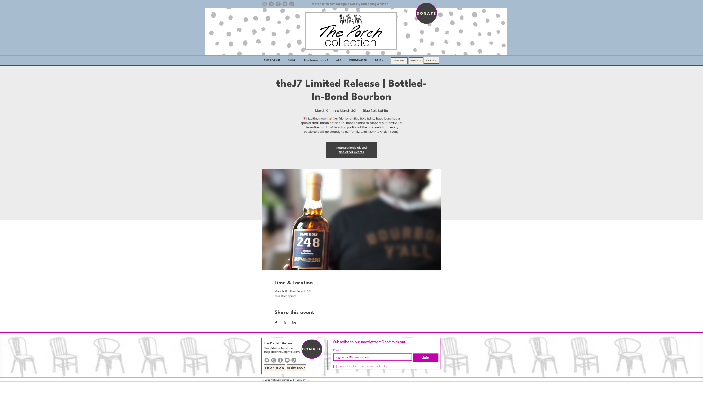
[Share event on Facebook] (276, 322)
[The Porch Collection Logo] (264, 3)
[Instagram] (271, 3)
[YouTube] (284, 3)
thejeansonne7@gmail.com (282, 352)
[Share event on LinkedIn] (294, 322)
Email (337, 350)
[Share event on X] (285, 322)
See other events (351, 152)
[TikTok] (291, 3)
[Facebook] (278, 3)
